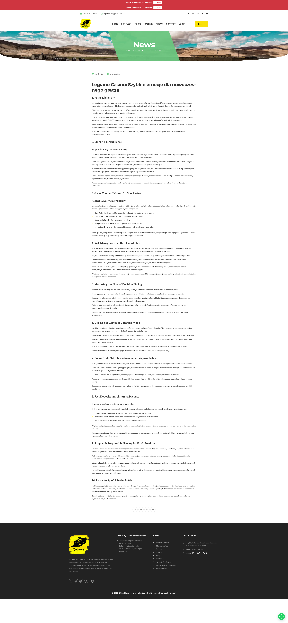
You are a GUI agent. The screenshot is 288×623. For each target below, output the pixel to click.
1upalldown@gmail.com (112, 13)
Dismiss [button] (158, 2)
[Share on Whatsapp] (152, 509)
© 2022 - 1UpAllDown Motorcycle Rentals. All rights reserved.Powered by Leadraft (144, 593)
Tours (138, 24)
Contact (171, 24)
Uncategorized (115, 74)
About (159, 24)
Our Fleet (126, 24)
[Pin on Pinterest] (147, 509)
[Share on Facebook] (135, 509)
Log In (182, 24)
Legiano (188, 124)
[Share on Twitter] (141, 509)
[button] (281, 616)
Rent (200, 24)
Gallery (148, 24)
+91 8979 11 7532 (90, 13)
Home (115, 24)
